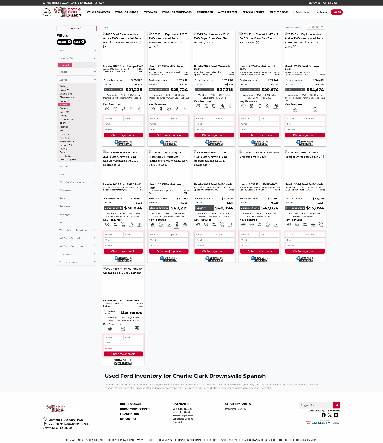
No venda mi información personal (180, 440)
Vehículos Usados (183, 412)
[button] (98, 12)
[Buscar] (336, 405)
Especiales (178, 422)
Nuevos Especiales (183, 415)
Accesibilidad (94, 440)
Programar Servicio (236, 408)
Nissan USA (128, 419)
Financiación (129, 413)
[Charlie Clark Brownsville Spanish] (61, 12)
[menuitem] (77, 65)
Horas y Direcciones (135, 409)
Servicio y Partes (238, 403)
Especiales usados (183, 418)
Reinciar (75, 28)
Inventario (181, 403)
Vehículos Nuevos (183, 408)
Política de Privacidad (120, 440)
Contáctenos (74, 440)
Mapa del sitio (146, 440)
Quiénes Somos (131, 403)
